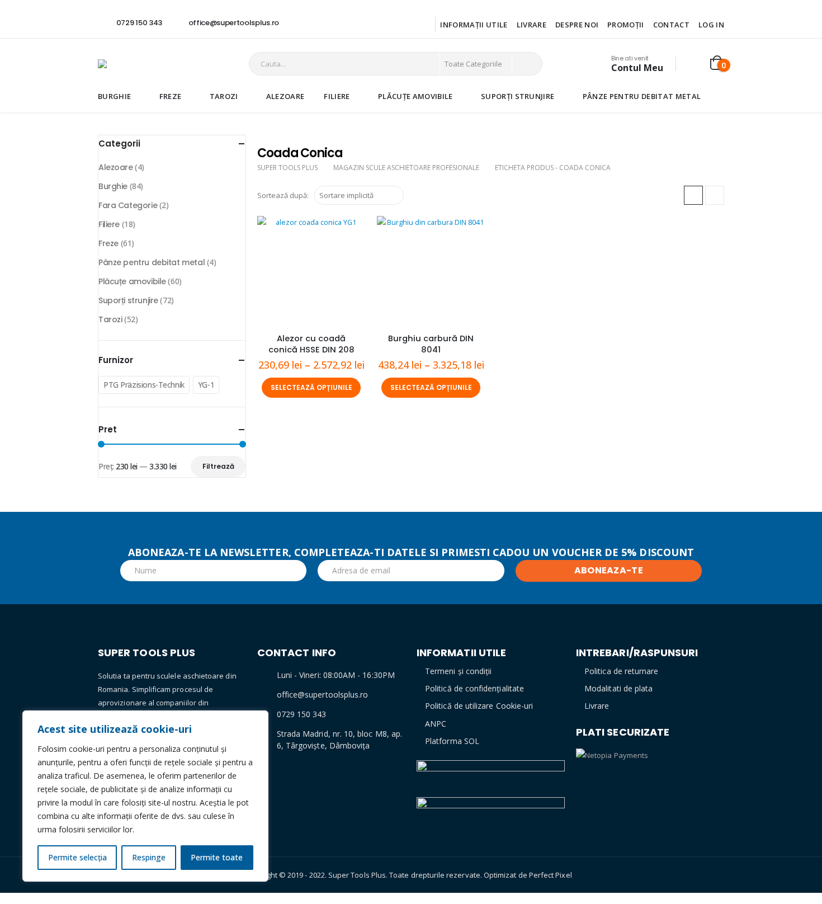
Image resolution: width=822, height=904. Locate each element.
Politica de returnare (621, 671)
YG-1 (206, 384)
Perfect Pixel (550, 875)
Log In (711, 25)
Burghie (114, 96)
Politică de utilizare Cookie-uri (479, 705)
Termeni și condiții (458, 671)
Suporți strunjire (518, 96)
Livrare (531, 25)
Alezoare (285, 96)
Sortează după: (283, 195)
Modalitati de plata (618, 688)
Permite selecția (77, 857)
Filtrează (218, 466)
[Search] (526, 64)
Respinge (149, 857)
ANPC (435, 723)
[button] (693, 195)
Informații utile (473, 25)
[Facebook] (303, 23)
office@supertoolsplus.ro (323, 694)
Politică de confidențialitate (474, 688)
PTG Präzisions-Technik (144, 384)
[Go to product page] (311, 270)
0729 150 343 (302, 714)
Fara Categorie (127, 205)
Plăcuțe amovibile (415, 96)
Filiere (336, 96)
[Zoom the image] (491, 767)
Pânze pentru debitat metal (642, 96)
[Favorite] (693, 64)
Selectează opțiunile (311, 387)
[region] (145, 796)
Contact (671, 25)
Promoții (625, 25)
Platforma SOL (452, 741)
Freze (170, 96)
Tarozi (224, 96)
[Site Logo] (145, 63)
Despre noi (576, 25)
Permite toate (217, 857)
